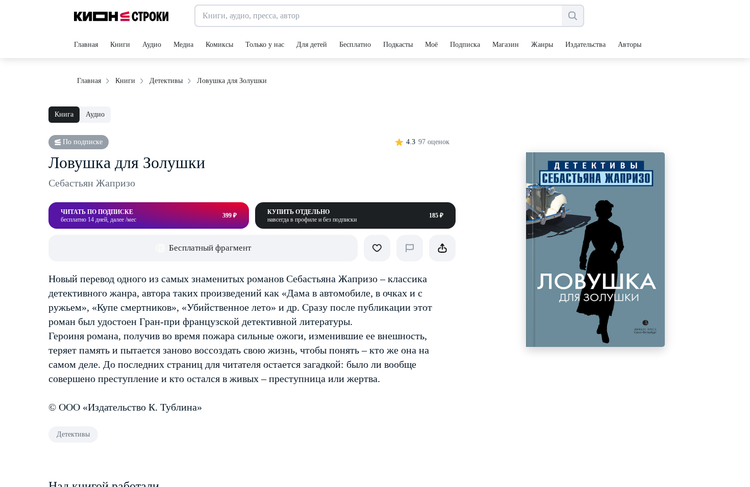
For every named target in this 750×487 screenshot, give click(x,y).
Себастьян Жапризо (91, 182)
